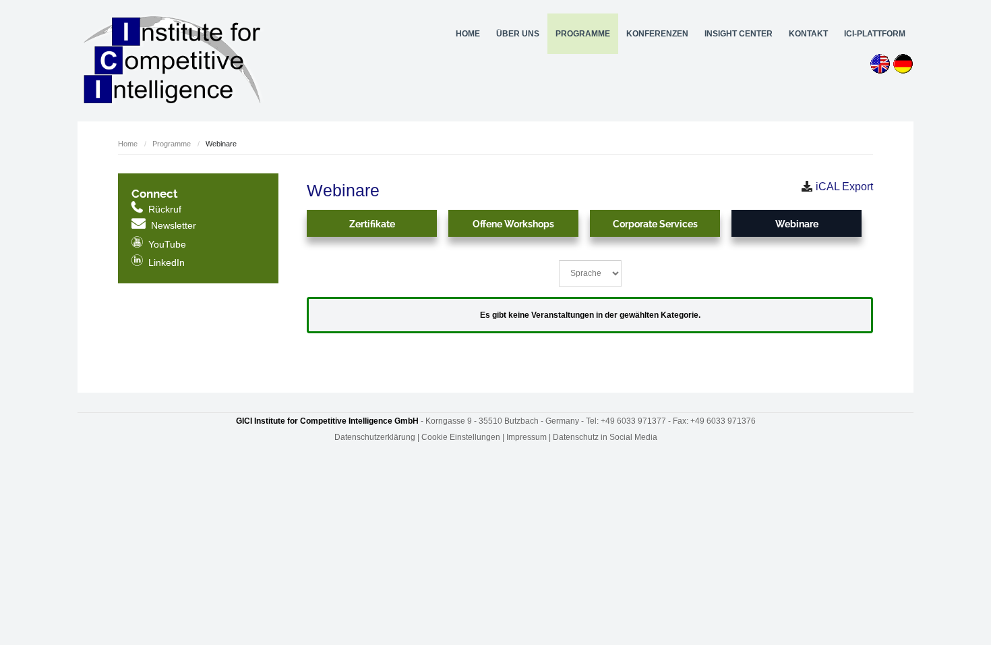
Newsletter (173, 225)
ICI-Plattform (874, 33)
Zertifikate (372, 224)
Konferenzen (657, 33)
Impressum (526, 437)
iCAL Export (844, 186)
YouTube (158, 244)
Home (468, 33)
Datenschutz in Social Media (605, 437)
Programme (171, 144)
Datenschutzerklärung (374, 437)
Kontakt (808, 33)
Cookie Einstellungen (460, 437)
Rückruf (164, 209)
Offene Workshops (513, 224)
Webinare (796, 224)
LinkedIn (158, 262)
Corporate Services (655, 224)
